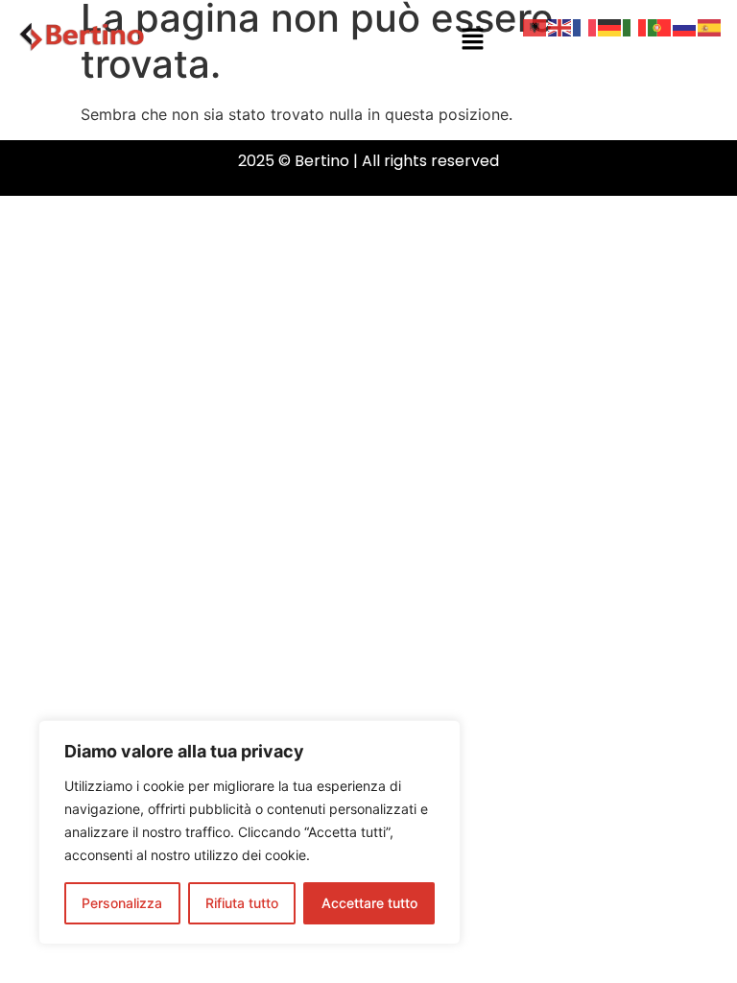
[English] (560, 26)
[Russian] (685, 26)
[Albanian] (535, 26)
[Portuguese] (660, 26)
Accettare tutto (369, 903)
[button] (472, 39)
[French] (585, 26)
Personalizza (122, 903)
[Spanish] (710, 26)
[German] (610, 26)
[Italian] (635, 26)
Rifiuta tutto (241, 903)
